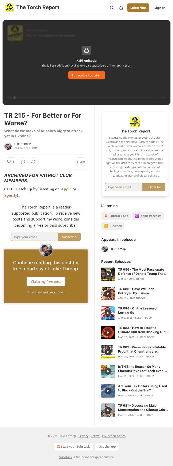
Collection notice (114, 436)
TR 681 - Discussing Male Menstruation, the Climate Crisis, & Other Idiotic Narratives (143, 407)
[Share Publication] (121, 7)
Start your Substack (75, 446)
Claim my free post (46, 281)
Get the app (107, 446)
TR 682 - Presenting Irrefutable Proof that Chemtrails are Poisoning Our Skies (142, 349)
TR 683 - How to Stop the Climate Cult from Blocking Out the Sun (142, 330)
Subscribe (138, 7)
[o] (108, 274)
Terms (95, 436)
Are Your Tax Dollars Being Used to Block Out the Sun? (142, 388)
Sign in (159, 7)
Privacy (83, 436)
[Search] (112, 7)
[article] (135, 274)
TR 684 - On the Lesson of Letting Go (138, 310)
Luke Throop (22, 144)
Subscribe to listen (86, 75)
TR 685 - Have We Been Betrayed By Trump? (136, 291)
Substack (65, 457)
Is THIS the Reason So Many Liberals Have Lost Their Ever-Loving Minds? (141, 369)
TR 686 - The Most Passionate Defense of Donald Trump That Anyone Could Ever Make (141, 271)
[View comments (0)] (23, 161)
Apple (66, 189)
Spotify (10, 195)
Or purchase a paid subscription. (46, 292)
